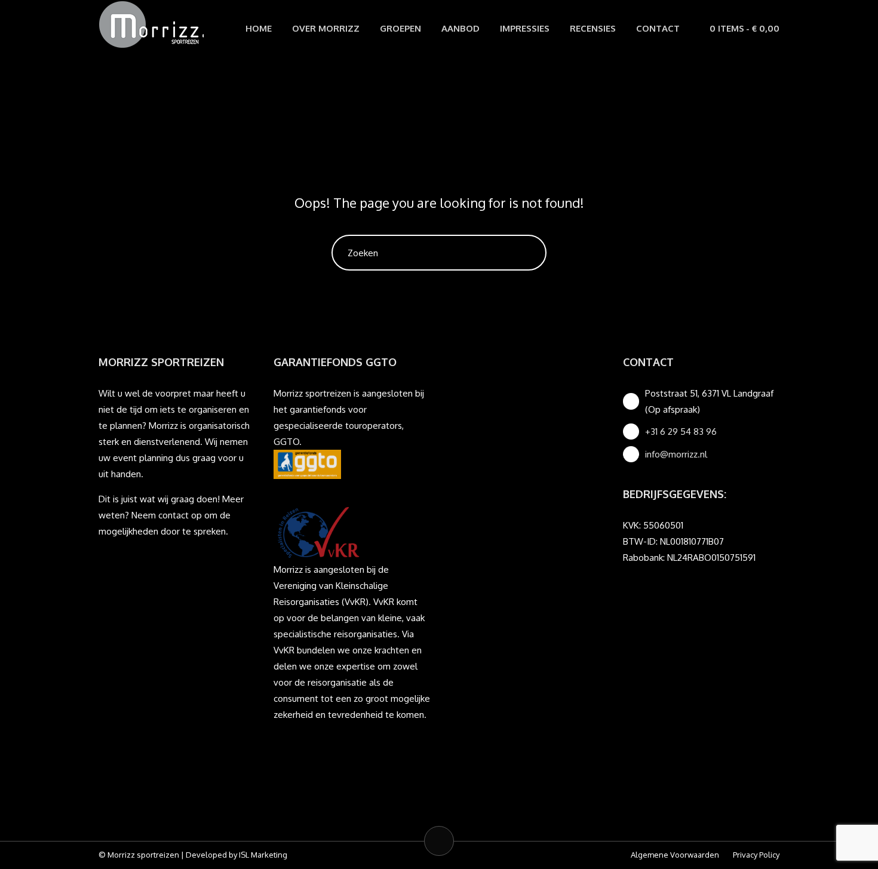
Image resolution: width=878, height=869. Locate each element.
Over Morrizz (326, 28)
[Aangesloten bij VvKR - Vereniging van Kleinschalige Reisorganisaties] (318, 532)
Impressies (524, 28)
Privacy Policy (756, 854)
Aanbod (460, 28)
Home (258, 28)
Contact (658, 28)
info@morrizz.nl (676, 454)
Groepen (400, 28)
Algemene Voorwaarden (675, 854)
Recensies (593, 28)
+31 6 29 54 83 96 (681, 431)
